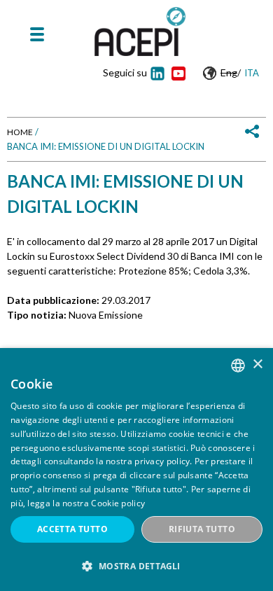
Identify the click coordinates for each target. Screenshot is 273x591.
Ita (251, 72)
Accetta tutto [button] (72, 529)
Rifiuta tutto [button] (202, 529)
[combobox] (238, 366)
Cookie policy (118, 503)
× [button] (257, 364)
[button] (136, 566)
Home (20, 132)
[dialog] (136, 469)
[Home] (140, 31)
